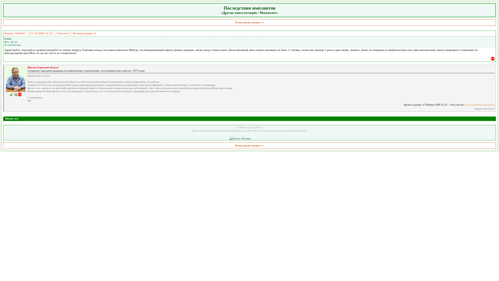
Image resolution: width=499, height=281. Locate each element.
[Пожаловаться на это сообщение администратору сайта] (493, 59)
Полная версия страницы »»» (249, 22)
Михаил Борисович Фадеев (43, 67)
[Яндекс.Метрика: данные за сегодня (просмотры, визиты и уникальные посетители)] (240, 138)
